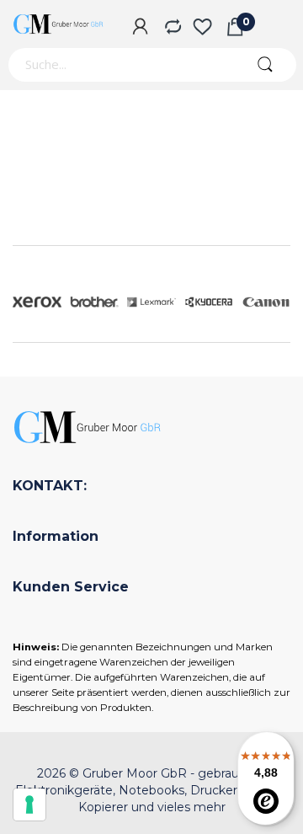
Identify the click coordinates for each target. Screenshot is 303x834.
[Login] (140, 28)
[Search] (264, 65)
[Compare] (171, 28)
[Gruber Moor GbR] (59, 24)
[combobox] (119, 65)
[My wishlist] (202, 28)
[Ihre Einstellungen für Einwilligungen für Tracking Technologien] (29, 805)
